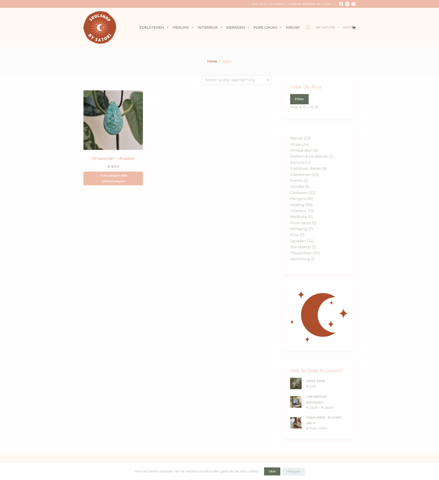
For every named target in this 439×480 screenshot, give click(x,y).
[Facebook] (341, 4)
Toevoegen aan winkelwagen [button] (113, 178)
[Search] (308, 28)
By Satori (325, 27)
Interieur (208, 27)
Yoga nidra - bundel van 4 (323, 420)
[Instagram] (347, 4)
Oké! (272, 471)
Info (347, 27)
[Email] (353, 4)
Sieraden (235, 27)
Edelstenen (151, 27)
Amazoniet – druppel (113, 158)
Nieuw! (293, 27)
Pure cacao (265, 27)
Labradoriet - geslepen (317, 399)
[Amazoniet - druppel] (113, 120)
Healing (181, 27)
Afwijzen (293, 471)
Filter (299, 99)
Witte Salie (315, 381)
